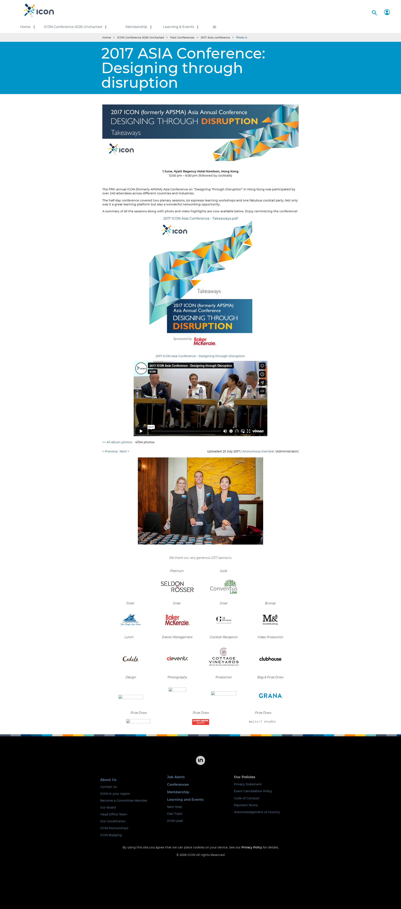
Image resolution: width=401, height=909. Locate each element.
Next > (124, 451)
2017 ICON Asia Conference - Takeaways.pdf (200, 218)
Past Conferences (182, 37)
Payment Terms (246, 805)
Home (106, 37)
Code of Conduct (246, 798)
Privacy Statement (248, 784)
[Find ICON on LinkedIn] (200, 764)
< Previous (110, 451)
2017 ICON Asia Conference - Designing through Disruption (200, 356)
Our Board (108, 807)
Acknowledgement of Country (257, 812)
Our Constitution (113, 821)
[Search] (373, 12)
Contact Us (108, 787)
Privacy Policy (251, 847)
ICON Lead (175, 821)
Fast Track (174, 814)
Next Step (174, 807)
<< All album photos (117, 442)
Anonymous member (258, 451)
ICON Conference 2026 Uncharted (140, 37)
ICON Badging (111, 835)
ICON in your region (115, 794)
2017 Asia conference (215, 37)
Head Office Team (113, 814)
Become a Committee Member (123, 800)
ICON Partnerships (114, 828)
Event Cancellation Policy (253, 791)
